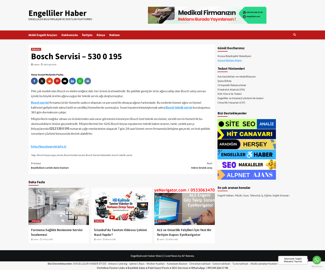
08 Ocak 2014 (50, 64)
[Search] (294, 35)
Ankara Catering (117, 263)
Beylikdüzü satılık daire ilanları (50, 165)
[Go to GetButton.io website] (316, 266)
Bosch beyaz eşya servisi (50, 155)
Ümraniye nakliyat (199, 263)
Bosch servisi (40, 102)
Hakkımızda (69, 35)
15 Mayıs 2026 (47, 239)
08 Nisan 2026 (110, 239)
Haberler (36, 49)
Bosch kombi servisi (74, 155)
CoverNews (171, 255)
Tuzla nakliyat (240, 263)
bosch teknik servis (122, 155)
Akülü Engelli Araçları (42, 35)
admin (37, 64)
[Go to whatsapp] (317, 260)
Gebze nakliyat (221, 263)
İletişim (87, 35)
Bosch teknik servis (179, 107)
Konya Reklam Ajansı (230, 60)
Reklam (114, 35)
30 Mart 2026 (173, 239)
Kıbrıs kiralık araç (201, 165)
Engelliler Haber (57, 13)
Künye (101, 35)
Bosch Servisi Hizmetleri (98, 155)
